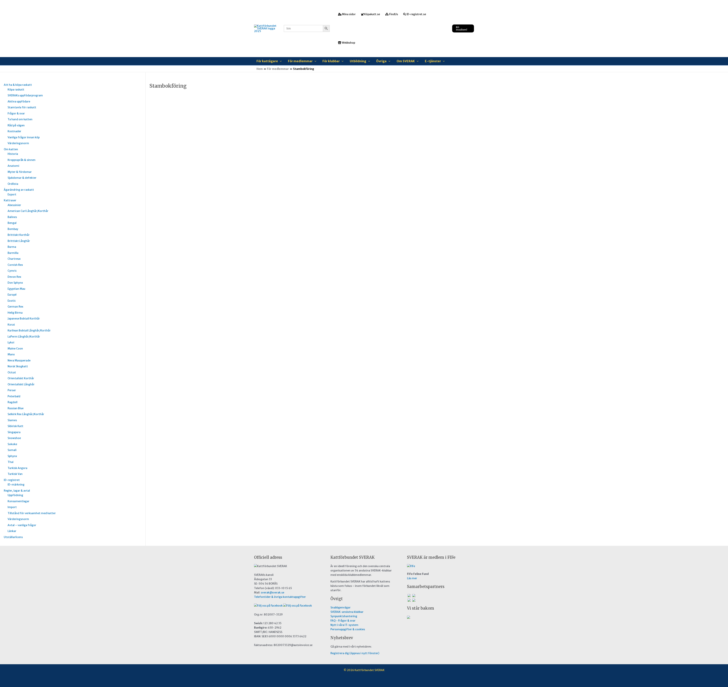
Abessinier (14, 205)
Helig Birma (15, 312)
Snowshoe (14, 438)
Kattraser (10, 200)
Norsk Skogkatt (18, 366)
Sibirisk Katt (15, 426)
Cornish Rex (15, 265)
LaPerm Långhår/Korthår (24, 336)
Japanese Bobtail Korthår (24, 318)
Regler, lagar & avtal (17, 490)
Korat (11, 324)
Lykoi (11, 342)
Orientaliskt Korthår (21, 378)
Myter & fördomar (20, 172)
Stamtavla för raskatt (22, 107)
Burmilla (13, 253)
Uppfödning (15, 495)
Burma (12, 247)
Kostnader (14, 131)
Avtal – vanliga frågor (22, 525)
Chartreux (14, 258)
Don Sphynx (15, 282)
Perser (12, 390)
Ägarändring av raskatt (19, 189)
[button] (463, 28)
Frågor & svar (16, 113)
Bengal (12, 223)
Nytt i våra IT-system (344, 625)
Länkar (12, 531)
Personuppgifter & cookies (347, 629)
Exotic (12, 300)
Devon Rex (14, 277)
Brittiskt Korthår (19, 235)
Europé (12, 294)
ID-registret (12, 480)
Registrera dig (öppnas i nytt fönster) (354, 653)
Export (12, 194)
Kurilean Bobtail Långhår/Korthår (29, 330)
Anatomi (13, 166)
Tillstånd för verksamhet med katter (32, 513)
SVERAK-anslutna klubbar (346, 612)
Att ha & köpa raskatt (18, 85)
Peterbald (14, 396)
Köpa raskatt (16, 89)
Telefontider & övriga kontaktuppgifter (280, 597)
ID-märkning (16, 484)
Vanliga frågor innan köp (24, 137)
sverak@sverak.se (272, 592)
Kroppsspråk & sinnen (21, 160)
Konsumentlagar (18, 501)
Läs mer (412, 578)
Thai (10, 462)
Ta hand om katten (20, 119)
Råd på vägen (16, 125)
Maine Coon (15, 348)
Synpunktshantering (343, 616)
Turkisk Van (15, 474)
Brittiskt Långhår (19, 241)
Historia (13, 154)
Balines (12, 217)
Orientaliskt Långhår (21, 384)
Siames (12, 420)
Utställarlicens (13, 537)
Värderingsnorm (18, 143)
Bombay (13, 229)
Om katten (11, 149)
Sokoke (12, 444)
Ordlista (13, 184)
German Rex (15, 306)
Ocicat (12, 372)
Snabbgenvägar (340, 607)
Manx (11, 354)
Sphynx (12, 456)
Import (12, 507)
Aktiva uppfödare (19, 101)
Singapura (14, 432)
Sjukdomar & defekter (22, 177)
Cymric (12, 270)
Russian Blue (16, 408)
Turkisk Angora (17, 468)
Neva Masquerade (19, 360)
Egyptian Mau (16, 288)
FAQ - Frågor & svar (342, 620)
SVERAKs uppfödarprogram (25, 95)
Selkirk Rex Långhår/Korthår (26, 414)
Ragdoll (12, 402)
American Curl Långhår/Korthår (28, 211)
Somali (12, 450)
